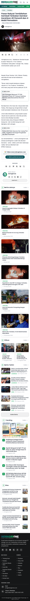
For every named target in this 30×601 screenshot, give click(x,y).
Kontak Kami (6, 578)
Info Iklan (5, 575)
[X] (15, 177)
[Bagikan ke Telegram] (9, 54)
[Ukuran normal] (24, 54)
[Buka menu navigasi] (27, 2)
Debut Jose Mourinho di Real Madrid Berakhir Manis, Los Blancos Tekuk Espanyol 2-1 (19, 370)
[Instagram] (12, 177)
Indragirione (8, 26)
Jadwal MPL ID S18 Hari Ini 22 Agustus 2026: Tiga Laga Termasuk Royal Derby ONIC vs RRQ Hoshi (19, 389)
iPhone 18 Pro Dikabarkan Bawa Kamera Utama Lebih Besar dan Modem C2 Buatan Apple (16, 458)
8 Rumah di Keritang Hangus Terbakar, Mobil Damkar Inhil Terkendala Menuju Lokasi (13, 258)
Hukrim (20, 575)
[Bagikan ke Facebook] (2, 54)
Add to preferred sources (16, 157)
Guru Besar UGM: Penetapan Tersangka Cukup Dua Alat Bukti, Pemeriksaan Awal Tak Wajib (16, 466)
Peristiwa (12, 6)
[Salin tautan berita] (24, 166)
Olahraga (14, 373)
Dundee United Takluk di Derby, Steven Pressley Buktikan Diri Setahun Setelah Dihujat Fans (20, 380)
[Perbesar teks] (27, 54)
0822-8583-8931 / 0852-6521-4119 (14, 592)
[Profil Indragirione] (5, 174)
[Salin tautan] (12, 54)
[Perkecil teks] (21, 54)
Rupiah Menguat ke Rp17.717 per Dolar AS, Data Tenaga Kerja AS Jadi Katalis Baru (16, 449)
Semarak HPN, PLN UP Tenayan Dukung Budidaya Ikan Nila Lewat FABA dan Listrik (11, 526)
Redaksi (5, 560)
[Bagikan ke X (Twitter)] (17, 166)
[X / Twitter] (13, 549)
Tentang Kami (6, 558)
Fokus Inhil (21, 6)
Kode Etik (5, 567)
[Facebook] (9, 177)
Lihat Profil (14, 180)
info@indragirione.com (11, 588)
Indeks (25, 187)
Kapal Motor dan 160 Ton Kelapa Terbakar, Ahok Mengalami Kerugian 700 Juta (14, 283)
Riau (13, 401)
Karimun (20, 565)
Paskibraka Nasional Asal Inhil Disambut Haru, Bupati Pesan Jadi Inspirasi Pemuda (11, 508)
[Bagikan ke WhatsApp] (5, 54)
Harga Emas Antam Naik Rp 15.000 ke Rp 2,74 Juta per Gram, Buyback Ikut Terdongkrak (22, 359)
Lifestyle (20, 563)
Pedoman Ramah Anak (7, 570)
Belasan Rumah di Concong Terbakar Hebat (13, 233)
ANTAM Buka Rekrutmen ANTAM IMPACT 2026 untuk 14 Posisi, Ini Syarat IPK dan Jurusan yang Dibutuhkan (16, 476)
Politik (4, 354)
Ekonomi (19, 354)
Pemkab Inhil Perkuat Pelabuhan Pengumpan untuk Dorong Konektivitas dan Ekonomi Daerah (19, 398)
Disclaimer (5, 573)
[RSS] (21, 549)
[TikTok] (21, 177)
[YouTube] (18, 177)
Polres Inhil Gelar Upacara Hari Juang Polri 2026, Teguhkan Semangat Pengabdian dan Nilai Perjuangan (15, 132)
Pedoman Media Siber (7, 563)
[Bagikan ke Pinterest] (20, 166)
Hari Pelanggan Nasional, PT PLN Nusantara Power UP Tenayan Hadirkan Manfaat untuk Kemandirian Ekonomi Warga (14, 97)
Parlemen (20, 570)
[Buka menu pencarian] (20, 2)
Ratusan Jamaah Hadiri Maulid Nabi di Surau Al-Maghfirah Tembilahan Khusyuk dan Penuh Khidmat (19, 407)
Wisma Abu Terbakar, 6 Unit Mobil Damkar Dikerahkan (14, 332)
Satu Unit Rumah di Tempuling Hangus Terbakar (13, 308)
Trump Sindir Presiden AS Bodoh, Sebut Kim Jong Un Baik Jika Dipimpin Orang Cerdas (7, 359)
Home (3, 10)
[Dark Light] (24, 2)
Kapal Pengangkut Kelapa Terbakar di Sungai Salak (13, 209)
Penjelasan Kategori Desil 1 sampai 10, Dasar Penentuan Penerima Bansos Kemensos (15, 441)
